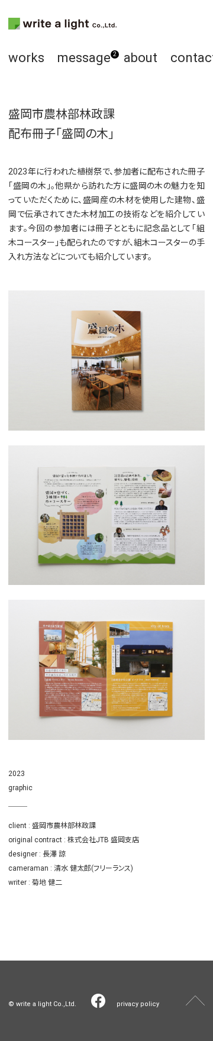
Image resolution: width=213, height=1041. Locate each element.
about (140, 57)
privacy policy (138, 1004)
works (26, 57)
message (84, 57)
